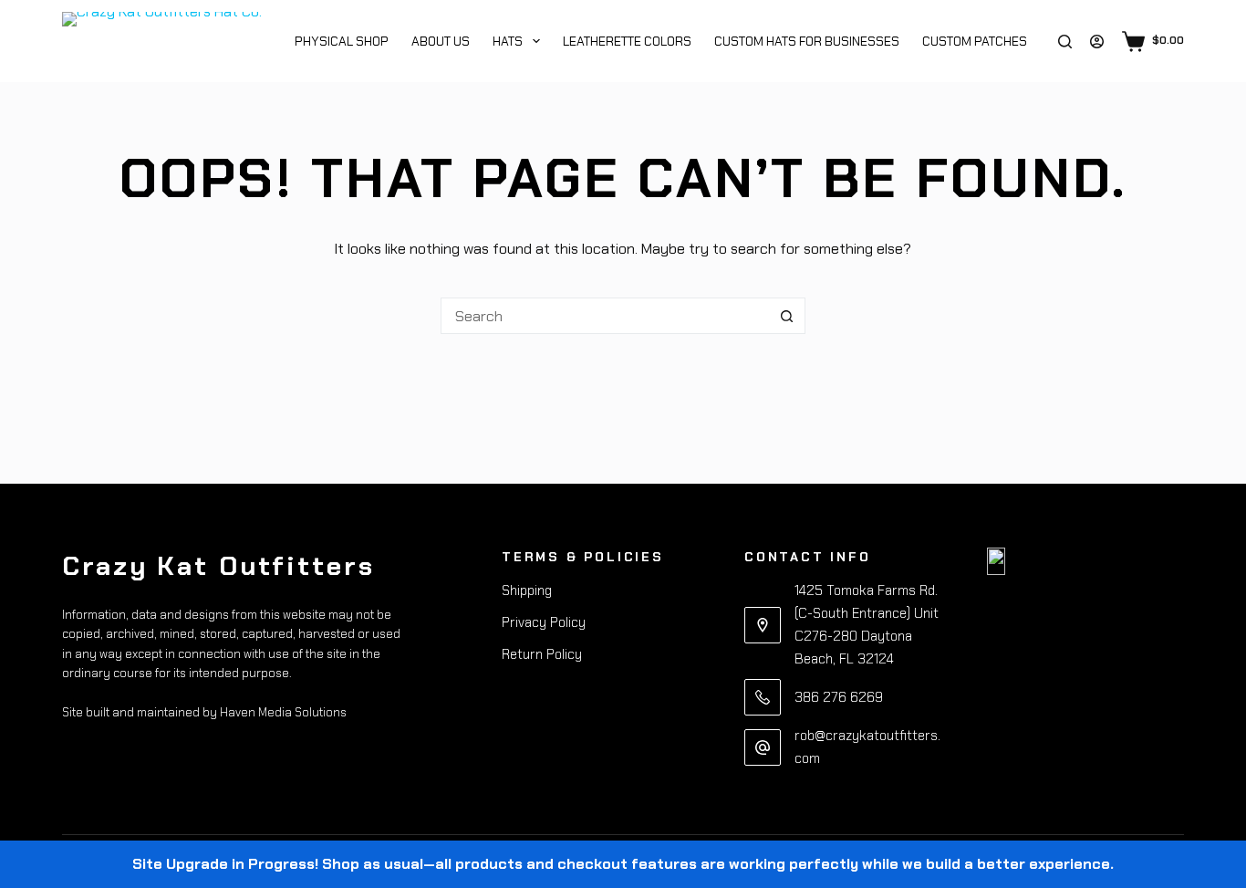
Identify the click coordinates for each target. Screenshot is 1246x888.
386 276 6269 (838, 697)
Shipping (527, 590)
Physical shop (340, 41)
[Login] (1097, 41)
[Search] (1065, 41)
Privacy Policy (544, 622)
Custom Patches (974, 41)
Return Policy (542, 654)
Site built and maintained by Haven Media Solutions (204, 712)
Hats (508, 41)
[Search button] (787, 316)
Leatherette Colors (627, 41)
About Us (440, 41)
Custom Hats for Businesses (806, 41)
